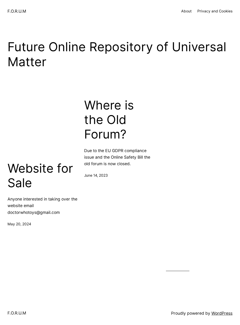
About (186, 11)
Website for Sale (40, 175)
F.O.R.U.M (17, 11)
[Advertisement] (43, 127)
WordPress (221, 313)
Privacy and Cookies (214, 11)
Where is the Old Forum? (109, 120)
